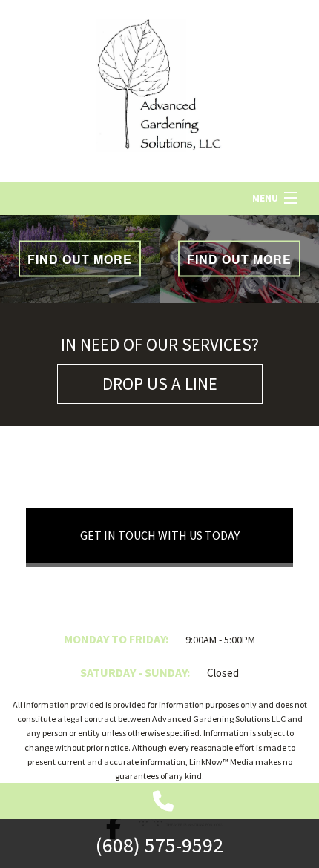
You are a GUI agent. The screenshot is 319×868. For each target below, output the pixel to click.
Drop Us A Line (159, 383)
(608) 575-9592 (159, 845)
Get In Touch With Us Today (160, 535)
